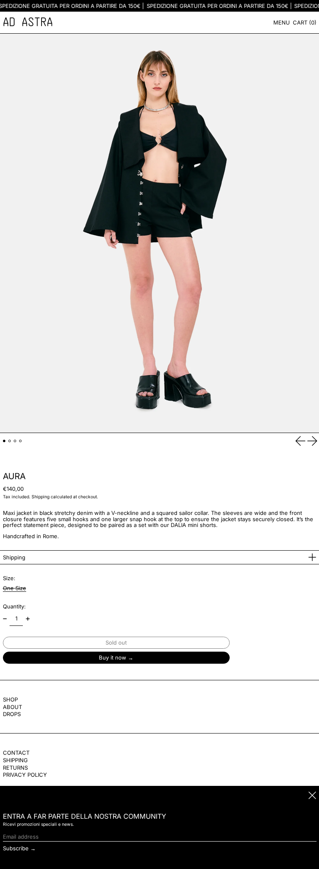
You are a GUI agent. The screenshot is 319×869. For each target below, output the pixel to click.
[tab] (4, 441)
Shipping (40, 497)
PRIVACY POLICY (25, 774)
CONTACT (16, 752)
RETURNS (15, 767)
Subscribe (16, 848)
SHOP (10, 699)
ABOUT (12, 707)
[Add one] (27, 619)
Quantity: (14, 606)
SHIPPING (15, 760)
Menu (281, 22)
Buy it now (112, 657)
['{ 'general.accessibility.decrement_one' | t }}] (5, 619)
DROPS (12, 714)
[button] (305, 22)
